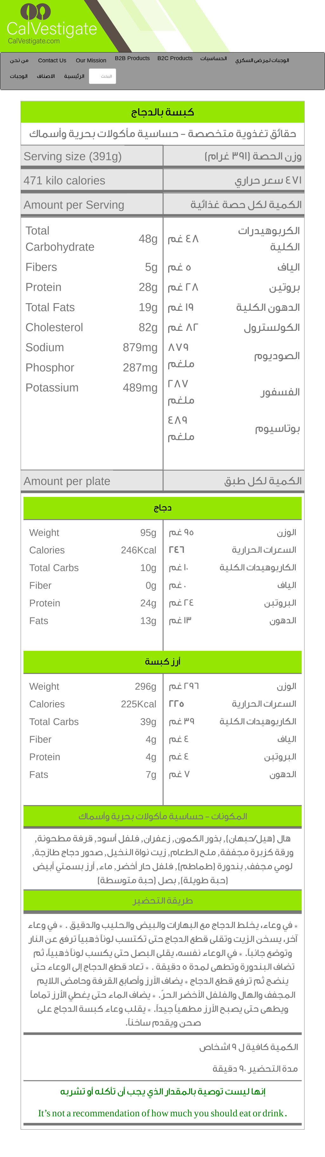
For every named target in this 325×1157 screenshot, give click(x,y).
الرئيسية (74, 76)
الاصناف (46, 76)
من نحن (19, 60)
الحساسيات (213, 58)
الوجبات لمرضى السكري (262, 60)
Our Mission (91, 60)
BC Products (175, 58)
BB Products (132, 58)
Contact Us (52, 60)
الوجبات (18, 76)
